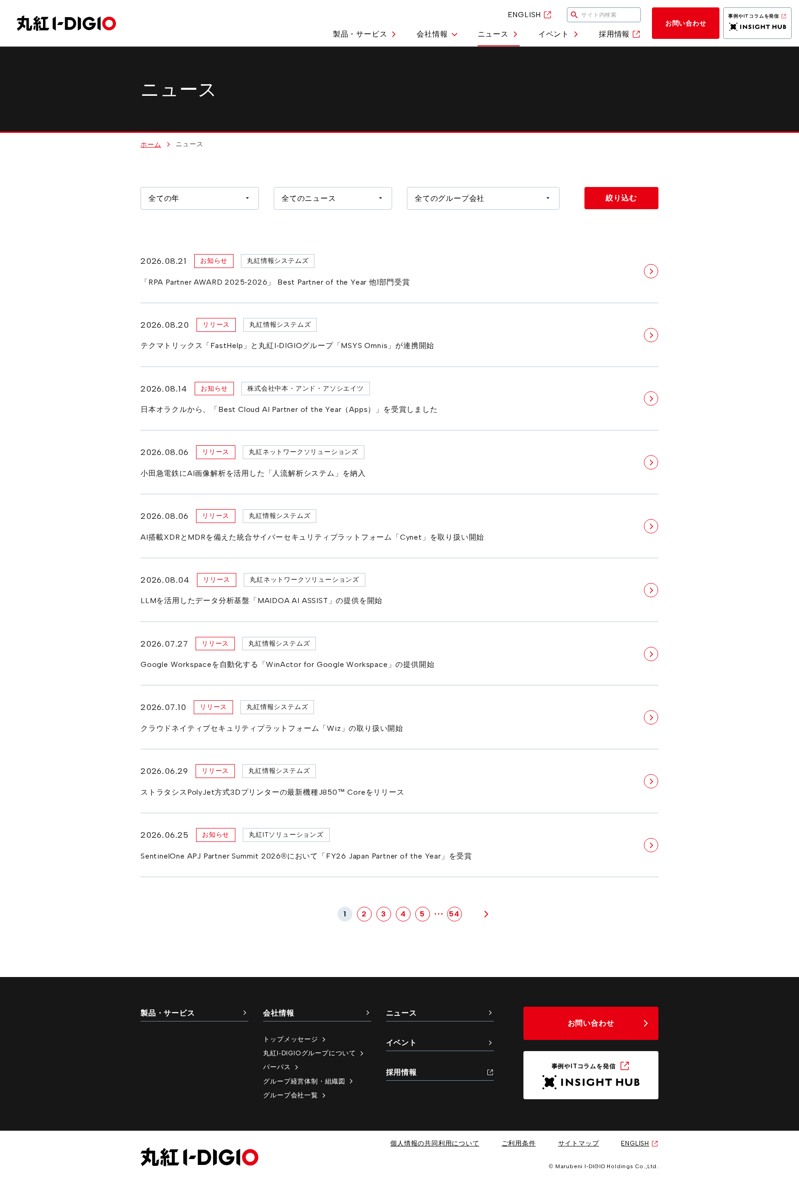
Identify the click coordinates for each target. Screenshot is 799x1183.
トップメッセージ (290, 1039)
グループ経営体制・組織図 (304, 1081)
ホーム (151, 144)
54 (454, 914)
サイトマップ (578, 1143)
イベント (553, 34)
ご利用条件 (519, 1143)
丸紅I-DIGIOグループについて (309, 1053)
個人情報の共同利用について (434, 1143)
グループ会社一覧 (290, 1095)
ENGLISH (524, 15)
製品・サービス (360, 34)
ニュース (493, 34)
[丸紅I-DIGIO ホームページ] (66, 23)
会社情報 (432, 34)
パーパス (276, 1067)
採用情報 (614, 34)
